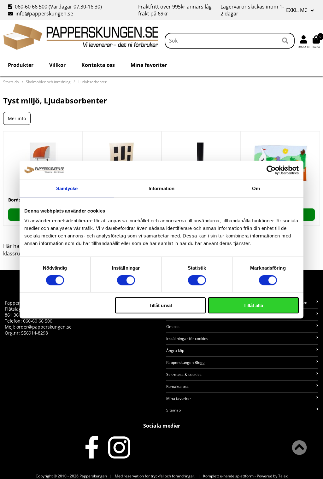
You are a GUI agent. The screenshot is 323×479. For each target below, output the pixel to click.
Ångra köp (175, 350)
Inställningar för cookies (187, 338)
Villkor (57, 64)
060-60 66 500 (31, 6)
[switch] (126, 280)
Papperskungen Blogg (185, 362)
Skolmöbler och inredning (48, 82)
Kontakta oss (98, 64)
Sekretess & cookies (184, 374)
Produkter (20, 64)
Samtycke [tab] (67, 188)
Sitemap (173, 410)
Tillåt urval (160, 305)
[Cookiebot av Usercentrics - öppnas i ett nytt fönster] (271, 170)
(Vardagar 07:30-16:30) (55, 6)
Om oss (172, 326)
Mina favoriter (149, 64)
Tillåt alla (253, 305)
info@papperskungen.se (44, 13)
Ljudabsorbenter (92, 82)
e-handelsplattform (237, 476)
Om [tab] (256, 188)
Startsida (11, 82)
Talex (283, 476)
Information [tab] (161, 188)
